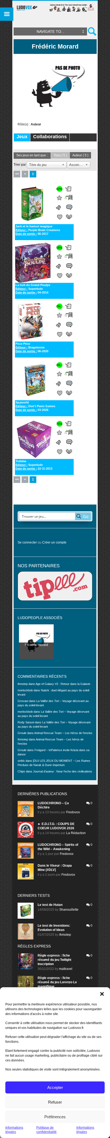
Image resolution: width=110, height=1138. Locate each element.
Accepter (55, 1087)
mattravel (65, 969)
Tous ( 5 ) (60, 155)
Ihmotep (23, 739)
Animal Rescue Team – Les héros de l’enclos (63, 733)
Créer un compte (54, 542)
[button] (102, 994)
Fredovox (73, 812)
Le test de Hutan (50, 905)
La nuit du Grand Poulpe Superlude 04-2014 (32, 288)
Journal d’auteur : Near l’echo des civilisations (62, 771)
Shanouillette (68, 909)
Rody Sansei (26, 722)
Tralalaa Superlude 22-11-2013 (33, 464)
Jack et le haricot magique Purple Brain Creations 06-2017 (37, 230)
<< (17, 174)
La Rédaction (76, 833)
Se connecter (27, 542)
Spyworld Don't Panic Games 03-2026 (35, 406)
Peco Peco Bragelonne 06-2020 (31, 347)
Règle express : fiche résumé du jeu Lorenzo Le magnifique (57, 982)
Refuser (55, 1102)
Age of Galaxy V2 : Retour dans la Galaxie (63, 683)
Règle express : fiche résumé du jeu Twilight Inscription (54, 960)
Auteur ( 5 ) (80, 155)
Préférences (55, 1117)
